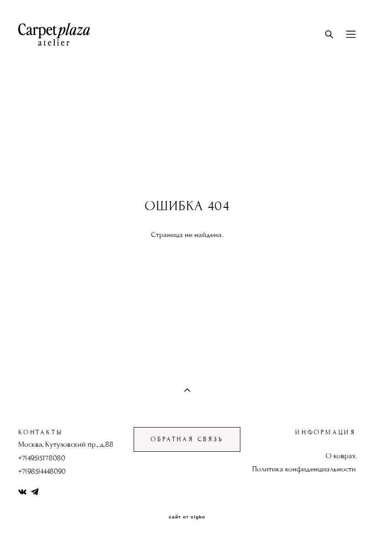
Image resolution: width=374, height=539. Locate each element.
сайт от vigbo (187, 517)
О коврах (341, 455)
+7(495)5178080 (41, 458)
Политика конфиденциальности (304, 469)
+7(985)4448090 (42, 471)
